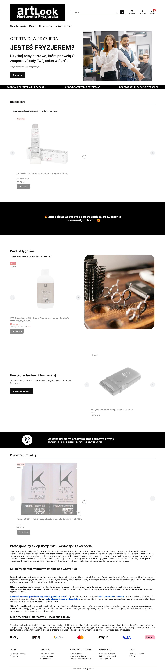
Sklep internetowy (81, 669)
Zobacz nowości (21, 391)
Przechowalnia (45, 659)
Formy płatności (76, 654)
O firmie (132, 656)
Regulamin (14, 656)
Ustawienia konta (46, 656)
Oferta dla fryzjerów (107, 654)
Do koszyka (23, 187)
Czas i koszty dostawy (78, 656)
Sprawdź (17, 75)
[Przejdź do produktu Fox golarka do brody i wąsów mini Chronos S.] (119, 380)
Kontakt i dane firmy (137, 654)
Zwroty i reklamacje (17, 654)
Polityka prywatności (107, 656)
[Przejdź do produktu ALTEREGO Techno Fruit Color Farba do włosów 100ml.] (47, 144)
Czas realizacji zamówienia (80, 659)
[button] (122, 12)
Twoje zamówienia (47, 654)
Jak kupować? (105, 659)
